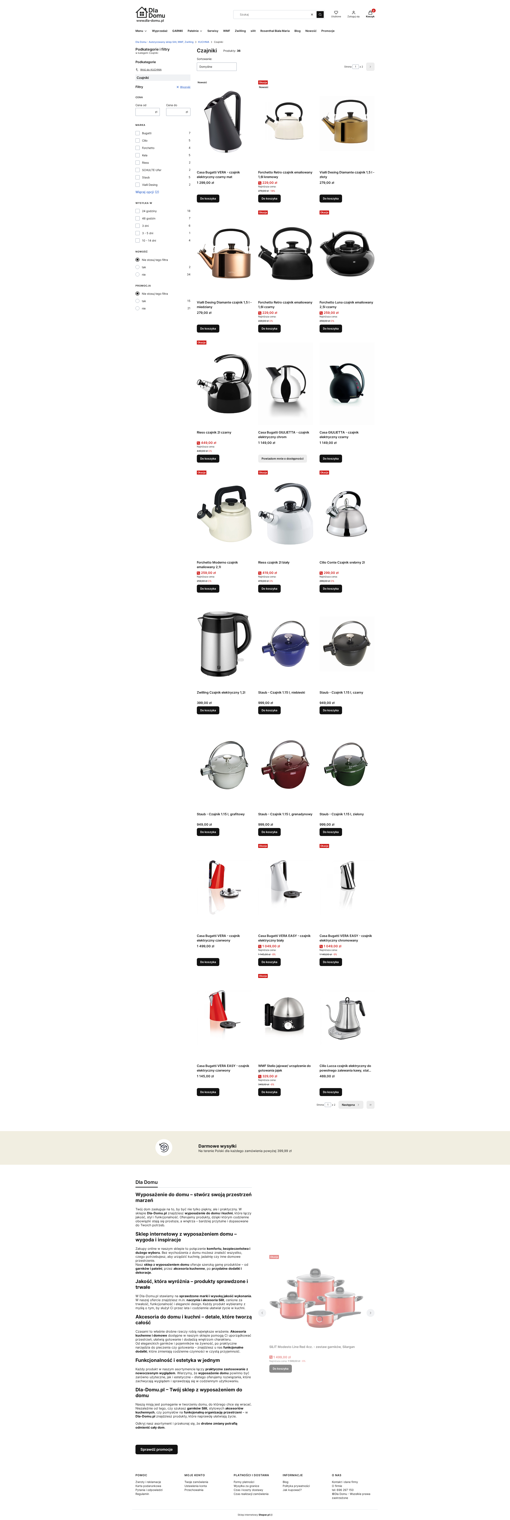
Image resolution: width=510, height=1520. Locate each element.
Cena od (140, 105)
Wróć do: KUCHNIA (151, 69)
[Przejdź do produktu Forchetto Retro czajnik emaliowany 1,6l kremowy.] (285, 123)
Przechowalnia (193, 1490)
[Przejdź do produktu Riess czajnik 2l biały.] (285, 514)
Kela (144, 155)
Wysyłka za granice (246, 1486)
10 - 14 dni (149, 240)
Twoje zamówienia (196, 1482)
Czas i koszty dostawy (248, 1490)
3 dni (145, 225)
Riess (145, 162)
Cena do (171, 105)
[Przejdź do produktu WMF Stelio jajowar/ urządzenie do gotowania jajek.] (285, 1017)
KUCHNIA (203, 41)
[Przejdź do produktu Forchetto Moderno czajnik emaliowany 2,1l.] (224, 514)
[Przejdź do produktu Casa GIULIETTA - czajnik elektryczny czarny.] (347, 384)
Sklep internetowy (254, 1514)
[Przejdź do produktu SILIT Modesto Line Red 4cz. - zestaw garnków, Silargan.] (316, 1298)
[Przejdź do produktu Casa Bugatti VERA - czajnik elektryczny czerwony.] (224, 887)
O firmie (337, 1486)
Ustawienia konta (195, 1486)
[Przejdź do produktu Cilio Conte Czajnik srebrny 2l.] (347, 514)
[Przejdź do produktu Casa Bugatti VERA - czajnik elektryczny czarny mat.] (224, 123)
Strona (348, 66)
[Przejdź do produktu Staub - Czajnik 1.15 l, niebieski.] (285, 644)
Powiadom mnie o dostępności (283, 458)
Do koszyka (208, 198)
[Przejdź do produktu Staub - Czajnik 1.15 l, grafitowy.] (224, 765)
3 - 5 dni (147, 233)
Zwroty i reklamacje (148, 1482)
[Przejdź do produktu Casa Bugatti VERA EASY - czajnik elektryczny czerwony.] (224, 1017)
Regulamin (142, 1494)
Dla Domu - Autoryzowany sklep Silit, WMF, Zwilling (164, 41)
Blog (285, 1482)
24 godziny (149, 211)
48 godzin (148, 218)
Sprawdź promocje (156, 1449)
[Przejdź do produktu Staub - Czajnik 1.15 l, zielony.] (347, 765)
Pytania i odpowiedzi (149, 1490)
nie (144, 274)
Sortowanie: (204, 59)
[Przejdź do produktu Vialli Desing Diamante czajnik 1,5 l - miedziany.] (224, 254)
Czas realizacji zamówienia (251, 1494)
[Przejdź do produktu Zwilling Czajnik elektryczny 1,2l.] (224, 644)
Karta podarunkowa (148, 1486)
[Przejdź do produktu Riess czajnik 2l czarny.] (224, 384)
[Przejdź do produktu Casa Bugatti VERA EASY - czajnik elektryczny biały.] (285, 887)
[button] (320, 14)
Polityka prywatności (296, 1486)
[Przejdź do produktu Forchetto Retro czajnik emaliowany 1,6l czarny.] (285, 254)
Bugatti (146, 133)
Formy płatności (244, 1482)
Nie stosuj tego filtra (155, 259)
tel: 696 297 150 (343, 1490)
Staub (146, 177)
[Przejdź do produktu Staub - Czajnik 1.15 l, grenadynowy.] (285, 765)
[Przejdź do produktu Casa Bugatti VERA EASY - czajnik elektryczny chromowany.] (347, 887)
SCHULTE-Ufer (151, 170)
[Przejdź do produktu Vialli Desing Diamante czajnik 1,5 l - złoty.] (347, 123)
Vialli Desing (150, 184)
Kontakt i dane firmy (345, 1482)
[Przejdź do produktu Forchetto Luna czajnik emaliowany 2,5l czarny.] (347, 254)
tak (144, 267)
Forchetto (148, 148)
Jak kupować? (292, 1490)
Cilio (144, 140)
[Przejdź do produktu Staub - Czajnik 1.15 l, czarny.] (347, 644)
